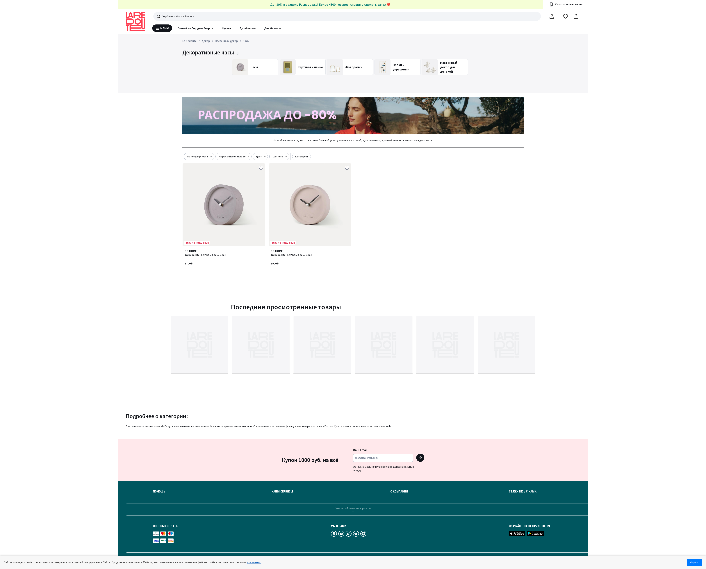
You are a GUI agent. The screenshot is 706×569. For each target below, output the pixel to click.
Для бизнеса (272, 28)
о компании (399, 491)
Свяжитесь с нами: (523, 491)
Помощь (159, 491)
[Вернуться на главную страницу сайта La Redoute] (135, 21)
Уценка (226, 28)
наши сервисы (282, 491)
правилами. (254, 562)
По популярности (197, 156)
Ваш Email (360, 450)
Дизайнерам (248, 28)
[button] (575, 16)
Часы (246, 41)
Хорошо (694, 562)
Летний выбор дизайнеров (195, 28)
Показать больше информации (353, 508)
